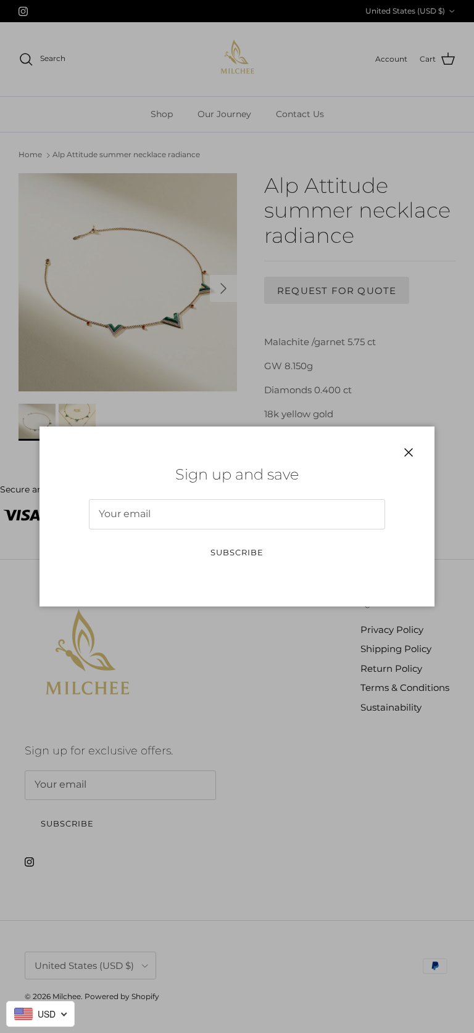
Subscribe (237, 552)
